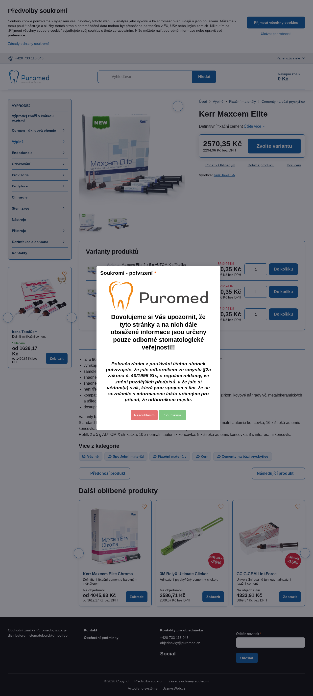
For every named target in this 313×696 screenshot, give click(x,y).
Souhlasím (172, 415)
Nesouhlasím (144, 415)
